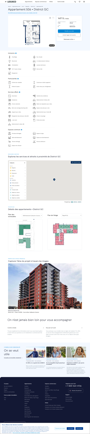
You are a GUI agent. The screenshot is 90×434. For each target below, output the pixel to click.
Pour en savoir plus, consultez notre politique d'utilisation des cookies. (26, 432)
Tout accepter (79, 428)
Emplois (6, 388)
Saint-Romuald (27, 413)
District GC (33, 6)
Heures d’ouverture (77, 390)
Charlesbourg (27, 390)
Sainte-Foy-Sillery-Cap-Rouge (31, 397)
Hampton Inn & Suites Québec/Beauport (54, 407)
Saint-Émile (27, 399)
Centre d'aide (60, 1)
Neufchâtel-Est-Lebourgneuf (31, 395)
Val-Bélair (26, 401)
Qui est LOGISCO (8, 386)
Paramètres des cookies (60, 428)
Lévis (23, 6)
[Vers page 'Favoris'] (79, 1)
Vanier (26, 403)
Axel (5, 397)
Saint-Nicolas (27, 411)
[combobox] (32, 215)
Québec (26, 386)
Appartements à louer (16, 6)
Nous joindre (69, 399)
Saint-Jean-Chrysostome (51, 397)
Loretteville (27, 393)
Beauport (26, 388)
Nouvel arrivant (69, 401)
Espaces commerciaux (41, 1)
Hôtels (51, 1)
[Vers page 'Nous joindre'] (75, 1)
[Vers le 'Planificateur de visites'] (84, 1)
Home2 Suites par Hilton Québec (53, 405)
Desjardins (27, 6)
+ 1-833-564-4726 (73, 386)
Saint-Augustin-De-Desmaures (31, 416)
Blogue (5, 390)
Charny (46, 393)
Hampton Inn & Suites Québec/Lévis (53, 409)
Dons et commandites (9, 392)
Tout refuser (70, 428)
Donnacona (27, 415)
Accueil (9, 6)
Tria (5, 399)
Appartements (28, 1)
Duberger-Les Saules (29, 392)
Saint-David (27, 409)
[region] (45, 428)
